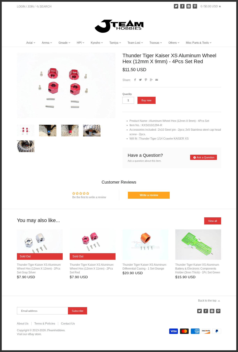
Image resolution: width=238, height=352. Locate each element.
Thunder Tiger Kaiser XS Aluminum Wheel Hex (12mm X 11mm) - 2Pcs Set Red (91, 268)
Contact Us (68, 323)
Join (31, 6)
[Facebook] (182, 6)
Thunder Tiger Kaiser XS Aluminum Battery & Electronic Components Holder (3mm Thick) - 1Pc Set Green (197, 268)
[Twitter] (176, 6)
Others (172, 42)
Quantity (127, 94)
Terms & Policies (44, 323)
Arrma (46, 42)
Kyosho (96, 42)
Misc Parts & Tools (197, 42)
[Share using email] (157, 79)
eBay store (34, 334)
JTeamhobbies (56, 330)
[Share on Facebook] (135, 79)
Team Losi (134, 42)
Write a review (149, 195)
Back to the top (207, 300)
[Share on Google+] (151, 79)
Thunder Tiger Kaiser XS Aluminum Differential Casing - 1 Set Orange (144, 266)
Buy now (146, 100)
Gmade (63, 42)
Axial (29, 42)
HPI (79, 42)
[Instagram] (188, 6)
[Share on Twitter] (140, 79)
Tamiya (114, 42)
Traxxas (154, 42)
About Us (22, 323)
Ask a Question (205, 157)
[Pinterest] (195, 6)
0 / (209, 6)
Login (21, 6)
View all (212, 220)
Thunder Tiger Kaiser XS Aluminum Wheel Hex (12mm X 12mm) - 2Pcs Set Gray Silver (39, 268)
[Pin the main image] (146, 79)
